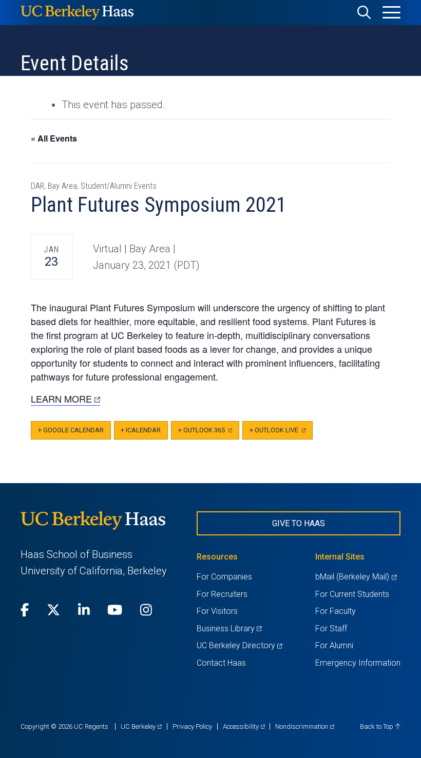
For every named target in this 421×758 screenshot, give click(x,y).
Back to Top (377, 726)
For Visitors (217, 611)
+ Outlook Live (281, 433)
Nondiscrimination (304, 726)
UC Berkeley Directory (239, 645)
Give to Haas (298, 523)
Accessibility (244, 726)
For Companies (224, 577)
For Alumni (334, 645)
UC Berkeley (141, 726)
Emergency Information (357, 663)
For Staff (331, 628)
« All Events (54, 138)
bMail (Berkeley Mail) (355, 577)
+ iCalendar (141, 430)
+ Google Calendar (71, 430)
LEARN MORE (65, 399)
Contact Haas (221, 663)
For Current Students (352, 594)
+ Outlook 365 (208, 433)
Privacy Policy (192, 726)
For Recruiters (222, 594)
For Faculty (335, 611)
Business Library (229, 628)
